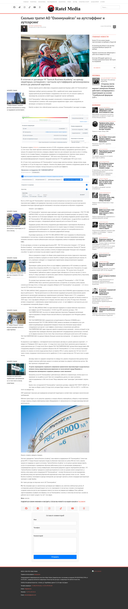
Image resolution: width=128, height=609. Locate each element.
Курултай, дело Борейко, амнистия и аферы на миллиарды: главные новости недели (106, 226)
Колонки (96, 105)
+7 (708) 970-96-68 (36, 585)
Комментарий (38, 536)
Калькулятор (95, 2)
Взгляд (75, 2)
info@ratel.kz (27, 589)
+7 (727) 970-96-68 (47, 585)
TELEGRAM (81, 502)
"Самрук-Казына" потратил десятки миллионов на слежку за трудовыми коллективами (16, 107)
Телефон (37, 527)
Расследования (52, 2)
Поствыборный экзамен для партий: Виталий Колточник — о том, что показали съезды (106, 165)
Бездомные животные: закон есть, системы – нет (107, 240)
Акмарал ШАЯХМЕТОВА (35, 26)
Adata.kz (35, 147)
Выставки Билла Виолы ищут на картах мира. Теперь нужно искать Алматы (106, 182)
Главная (25, 2)
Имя (35, 519)
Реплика (96, 75)
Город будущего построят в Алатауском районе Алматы (107, 152)
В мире (103, 2)
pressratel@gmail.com (30, 595)
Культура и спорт (84, 2)
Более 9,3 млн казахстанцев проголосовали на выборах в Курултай (104, 41)
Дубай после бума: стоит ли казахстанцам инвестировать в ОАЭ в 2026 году (106, 212)
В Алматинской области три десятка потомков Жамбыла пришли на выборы (103, 47)
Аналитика (62, 2)
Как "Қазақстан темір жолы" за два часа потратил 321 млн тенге (16, 275)
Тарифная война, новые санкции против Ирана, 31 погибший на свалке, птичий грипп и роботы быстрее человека (107, 126)
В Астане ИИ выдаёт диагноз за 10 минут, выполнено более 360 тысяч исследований (104, 59)
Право (69, 2)
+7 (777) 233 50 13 (31, 592)
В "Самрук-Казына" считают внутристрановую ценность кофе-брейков (15, 327)
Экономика (42, 2)
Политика (33, 2)
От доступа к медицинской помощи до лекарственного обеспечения (107, 292)
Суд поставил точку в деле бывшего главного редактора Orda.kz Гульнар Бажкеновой (107, 139)
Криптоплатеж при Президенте (104, 255)
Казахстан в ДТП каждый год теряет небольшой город (107, 265)
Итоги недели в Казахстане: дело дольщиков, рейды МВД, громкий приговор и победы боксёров (106, 197)
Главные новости (100, 36)
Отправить (55, 557)
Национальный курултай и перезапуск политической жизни (107, 310)
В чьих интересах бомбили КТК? (107, 276)
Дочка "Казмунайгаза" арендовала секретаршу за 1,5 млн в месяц (16, 228)
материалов (37, 574)
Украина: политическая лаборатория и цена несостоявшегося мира (103, 53)
